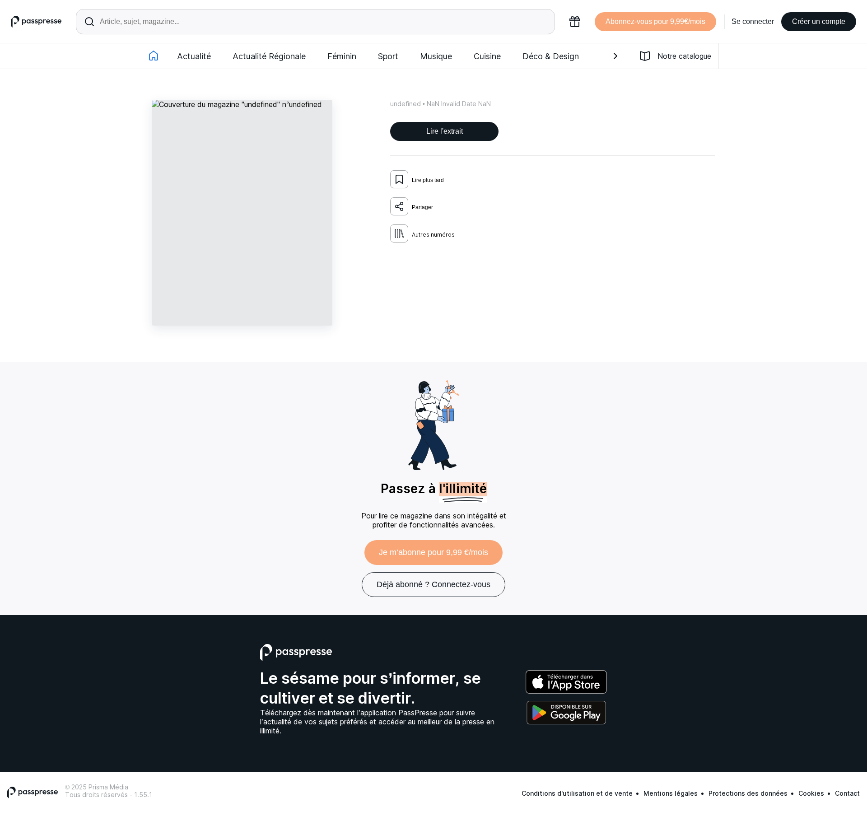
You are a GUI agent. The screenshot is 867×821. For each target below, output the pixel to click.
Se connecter (753, 21)
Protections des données (748, 793)
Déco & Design (550, 56)
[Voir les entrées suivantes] (615, 56)
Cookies (811, 793)
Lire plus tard (428, 180)
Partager (422, 207)
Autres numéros (433, 234)
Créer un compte (818, 21)
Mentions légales (670, 793)
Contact (847, 793)
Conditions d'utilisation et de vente (577, 793)
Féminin (341, 56)
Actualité (194, 56)
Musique (436, 56)
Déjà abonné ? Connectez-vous (433, 584)
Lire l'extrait (444, 131)
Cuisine (487, 56)
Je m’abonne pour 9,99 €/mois (433, 552)
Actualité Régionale (269, 56)
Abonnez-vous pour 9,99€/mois (655, 21)
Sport (388, 56)
